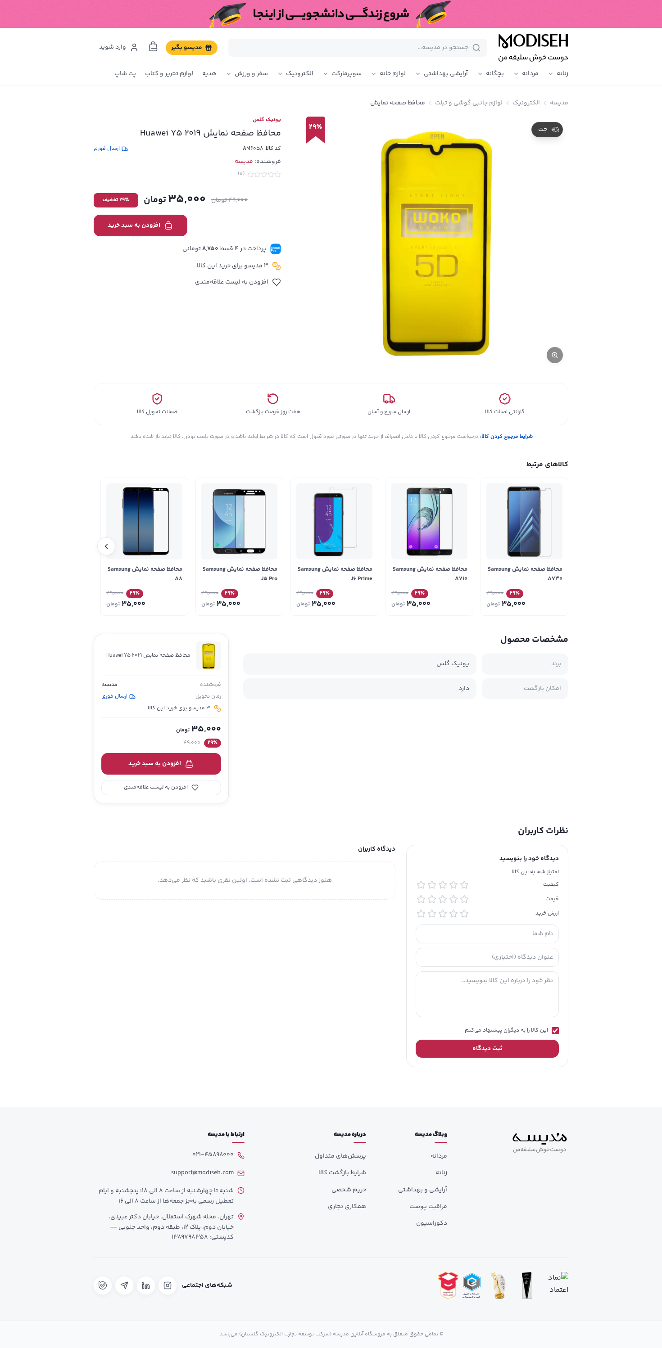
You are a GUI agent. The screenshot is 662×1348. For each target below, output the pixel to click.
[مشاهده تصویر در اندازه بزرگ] (433, 243)
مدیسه (559, 103)
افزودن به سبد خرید (134, 225)
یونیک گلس (267, 120)
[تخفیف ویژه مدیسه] (331, 14)
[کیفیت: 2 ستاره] (453, 884)
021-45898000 (213, 1155)
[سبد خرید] (153, 46)
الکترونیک (299, 74)
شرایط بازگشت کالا (342, 1172)
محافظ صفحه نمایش (397, 103)
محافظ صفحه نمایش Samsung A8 (145, 574)
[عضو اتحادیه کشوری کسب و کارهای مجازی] (472, 1285)
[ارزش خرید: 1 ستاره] (464, 913)
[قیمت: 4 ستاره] (431, 899)
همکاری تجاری (347, 1206)
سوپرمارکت (346, 74)
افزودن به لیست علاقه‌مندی (231, 282)
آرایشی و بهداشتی (422, 1190)
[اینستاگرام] (168, 1285)
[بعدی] (106, 546)
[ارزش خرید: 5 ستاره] (421, 913)
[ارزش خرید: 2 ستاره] (453, 913)
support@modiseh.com (202, 1173)
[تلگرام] (124, 1285)
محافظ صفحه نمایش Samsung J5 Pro (240, 574)
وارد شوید (112, 47)
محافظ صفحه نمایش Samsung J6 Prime (335, 574)
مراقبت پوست (428, 1206)
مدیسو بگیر (186, 48)
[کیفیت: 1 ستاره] (464, 884)
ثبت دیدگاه (487, 1049)
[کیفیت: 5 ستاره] (421, 884)
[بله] (103, 1285)
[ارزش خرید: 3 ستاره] (442, 913)
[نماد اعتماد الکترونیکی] (555, 1285)
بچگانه (495, 74)
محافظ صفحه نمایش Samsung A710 (430, 574)
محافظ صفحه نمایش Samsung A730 (525, 574)
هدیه (209, 74)
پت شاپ (125, 74)
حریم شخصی (348, 1190)
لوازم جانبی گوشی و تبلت (469, 103)
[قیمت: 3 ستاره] (442, 899)
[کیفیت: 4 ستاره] (431, 884)
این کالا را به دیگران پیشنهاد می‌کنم (506, 1030)
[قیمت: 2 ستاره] (453, 899)
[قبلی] (556, 546)
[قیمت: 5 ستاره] (421, 899)
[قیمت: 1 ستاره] (464, 899)
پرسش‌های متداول (340, 1156)
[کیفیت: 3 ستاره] (442, 884)
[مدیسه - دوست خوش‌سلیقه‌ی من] (533, 47)
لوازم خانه (393, 74)
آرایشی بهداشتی (446, 74)
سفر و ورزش (251, 74)
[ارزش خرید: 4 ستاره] (431, 913)
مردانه (530, 74)
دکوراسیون (431, 1223)
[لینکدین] (146, 1285)
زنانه (562, 74)
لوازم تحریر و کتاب (169, 74)
